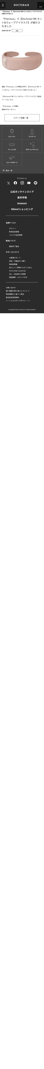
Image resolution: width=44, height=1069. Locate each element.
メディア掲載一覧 (20, 117)
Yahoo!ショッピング (22, 208)
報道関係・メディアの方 (18, 277)
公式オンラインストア (22, 191)
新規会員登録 (14, 231)
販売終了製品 (14, 246)
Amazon (22, 203)
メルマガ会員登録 (15, 234)
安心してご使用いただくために (20, 267)
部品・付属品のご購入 (17, 260)
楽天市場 (22, 197)
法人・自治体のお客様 (17, 273)
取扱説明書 (13, 264)
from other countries (17, 270)
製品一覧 (9, 170)
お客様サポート (15, 257)
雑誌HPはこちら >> (9, 109)
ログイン (12, 228)
